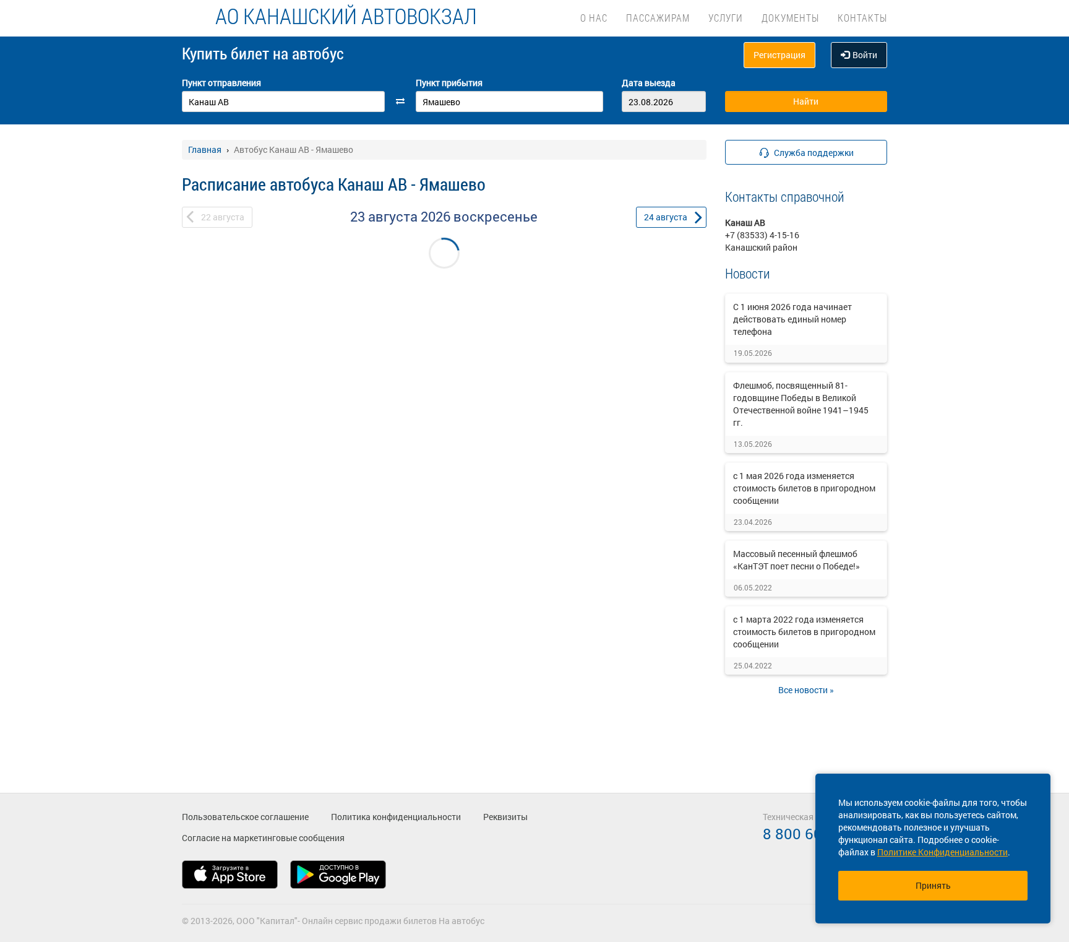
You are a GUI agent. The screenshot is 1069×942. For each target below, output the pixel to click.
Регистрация (779, 55)
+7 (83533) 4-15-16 (762, 235)
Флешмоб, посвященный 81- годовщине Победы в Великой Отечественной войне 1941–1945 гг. (801, 403)
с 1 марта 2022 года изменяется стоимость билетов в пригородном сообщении (804, 631)
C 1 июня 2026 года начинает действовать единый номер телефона (792, 319)
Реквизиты (505, 817)
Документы (790, 17)
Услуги (725, 17)
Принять (933, 885)
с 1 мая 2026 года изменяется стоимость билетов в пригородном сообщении (804, 488)
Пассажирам (658, 17)
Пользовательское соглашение (245, 817)
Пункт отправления (221, 83)
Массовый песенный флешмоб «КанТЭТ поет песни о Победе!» (796, 560)
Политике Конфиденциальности (942, 852)
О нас (593, 17)
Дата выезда (649, 83)
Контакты (862, 17)
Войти (864, 55)
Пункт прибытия (449, 83)
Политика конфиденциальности (396, 817)
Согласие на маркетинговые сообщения (263, 838)
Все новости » (806, 690)
